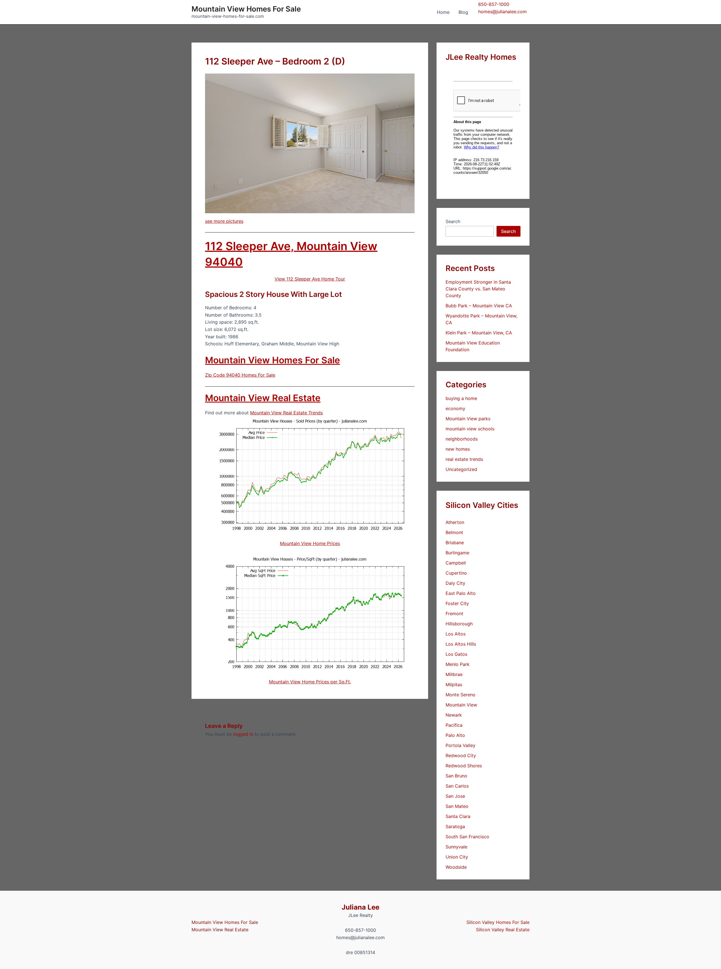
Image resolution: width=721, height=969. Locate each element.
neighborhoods (462, 439)
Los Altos (456, 634)
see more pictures (224, 221)
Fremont (454, 613)
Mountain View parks (468, 418)
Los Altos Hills (461, 644)
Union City (457, 857)
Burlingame (457, 552)
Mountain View (461, 705)
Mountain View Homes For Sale (246, 9)
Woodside (456, 867)
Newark (454, 715)
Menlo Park (457, 664)
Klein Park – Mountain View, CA (479, 332)
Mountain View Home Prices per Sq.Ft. (310, 681)
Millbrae (454, 674)
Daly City (455, 583)
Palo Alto (455, 735)
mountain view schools (470, 429)
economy (455, 408)
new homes (458, 449)
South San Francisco (467, 836)
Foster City (457, 603)
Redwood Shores (464, 765)
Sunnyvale (456, 847)
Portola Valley (460, 745)
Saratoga (455, 826)
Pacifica (454, 725)
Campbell (456, 563)
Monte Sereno (460, 694)
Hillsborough (459, 623)
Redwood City (461, 755)
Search (453, 221)
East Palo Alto (461, 593)
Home (443, 12)
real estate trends (464, 459)
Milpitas (454, 684)
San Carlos (457, 786)
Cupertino (456, 573)
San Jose (455, 796)
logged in (243, 734)
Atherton (455, 522)
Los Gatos (456, 654)
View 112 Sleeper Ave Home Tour (310, 279)
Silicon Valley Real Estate (502, 929)
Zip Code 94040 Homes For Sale (240, 375)
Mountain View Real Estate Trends (286, 412)
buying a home (461, 398)
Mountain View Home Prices (310, 543)
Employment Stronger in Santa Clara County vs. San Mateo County (478, 288)
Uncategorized (461, 469)
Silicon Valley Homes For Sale (497, 922)
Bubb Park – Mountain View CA (479, 305)
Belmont (454, 532)
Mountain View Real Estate (263, 397)
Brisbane (455, 542)
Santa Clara (458, 816)
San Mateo (457, 806)
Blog (463, 12)
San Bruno (456, 776)
